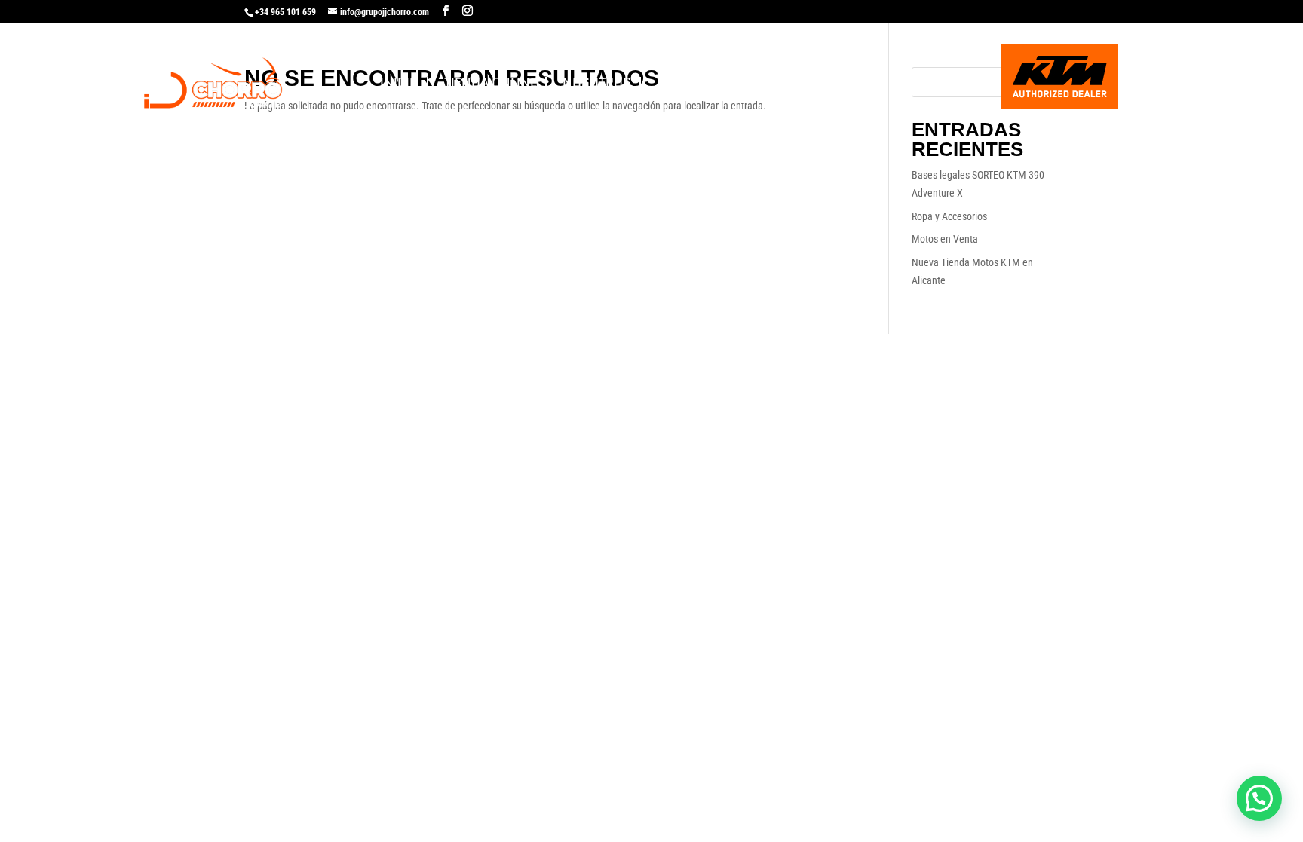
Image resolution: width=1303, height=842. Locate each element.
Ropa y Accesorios (949, 216)
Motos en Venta (945, 239)
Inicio (399, 82)
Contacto (936, 82)
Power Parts (700, 82)
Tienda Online (490, 82)
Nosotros (597, 82)
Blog (862, 82)
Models (795, 82)
